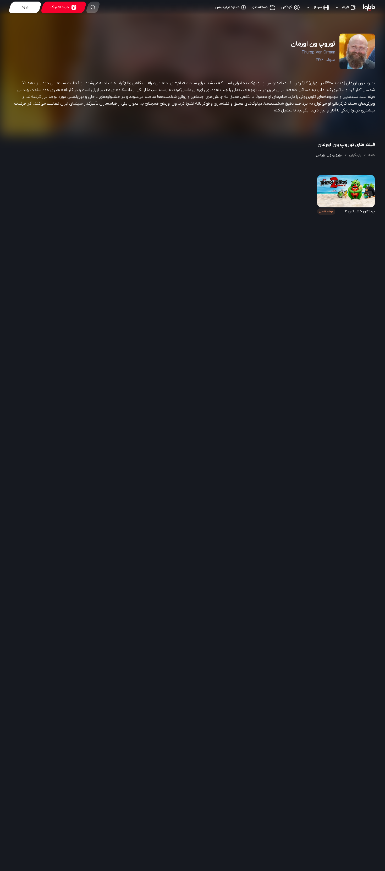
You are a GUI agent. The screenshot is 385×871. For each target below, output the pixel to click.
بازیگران (355, 155)
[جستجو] (93, 7)
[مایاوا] (369, 7)
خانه (371, 155)
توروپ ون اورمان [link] (329, 155)
